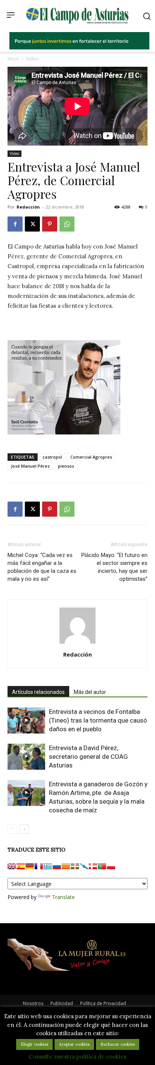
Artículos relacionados (38, 692)
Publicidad (61, 1003)
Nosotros (33, 1003)
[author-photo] (77, 643)
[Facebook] (15, 224)
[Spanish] (21, 866)
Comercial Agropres (91, 457)
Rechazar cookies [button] (117, 1044)
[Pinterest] (49, 224)
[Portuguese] (102, 866)
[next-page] (24, 829)
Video (32, 58)
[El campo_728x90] (79, 47)
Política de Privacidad (103, 1003)
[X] (32, 224)
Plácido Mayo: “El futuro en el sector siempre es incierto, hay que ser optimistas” (114, 567)
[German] (30, 866)
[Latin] (48, 866)
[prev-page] (12, 829)
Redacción (28, 207)
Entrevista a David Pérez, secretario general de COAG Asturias (88, 756)
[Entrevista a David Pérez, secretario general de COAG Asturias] (26, 757)
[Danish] (93, 866)
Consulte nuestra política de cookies (77, 1056)
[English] (12, 866)
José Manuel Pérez (30, 466)
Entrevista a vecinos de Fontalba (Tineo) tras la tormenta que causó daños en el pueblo (98, 720)
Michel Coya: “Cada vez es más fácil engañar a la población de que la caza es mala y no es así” (42, 567)
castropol (52, 457)
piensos (66, 466)
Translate (63, 897)
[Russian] (57, 866)
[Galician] (84, 866)
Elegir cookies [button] (34, 1044)
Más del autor (90, 692)
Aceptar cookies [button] (74, 1044)
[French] (39, 866)
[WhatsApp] (66, 224)
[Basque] (75, 866)
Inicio (13, 58)
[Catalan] (66, 866)
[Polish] (111, 866)
